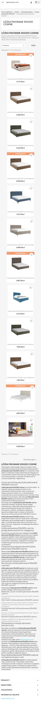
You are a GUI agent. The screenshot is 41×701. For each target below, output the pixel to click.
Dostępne (13, 45)
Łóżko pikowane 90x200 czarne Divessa (20, 344)
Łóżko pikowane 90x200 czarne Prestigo (20, 245)
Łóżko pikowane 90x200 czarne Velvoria (20, 112)
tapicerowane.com (26, 640)
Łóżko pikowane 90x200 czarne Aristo (20, 311)
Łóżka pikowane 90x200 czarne (18, 23)
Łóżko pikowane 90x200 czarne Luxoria (20, 145)
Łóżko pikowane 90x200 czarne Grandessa (20, 411)
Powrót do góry (31, 460)
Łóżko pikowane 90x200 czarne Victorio (20, 444)
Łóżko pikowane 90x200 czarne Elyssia (20, 212)
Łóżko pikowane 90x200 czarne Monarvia (20, 278)
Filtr (33, 45)
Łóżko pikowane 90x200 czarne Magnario (20, 377)
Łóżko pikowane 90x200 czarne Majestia (20, 178)
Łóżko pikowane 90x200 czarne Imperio (20, 79)
